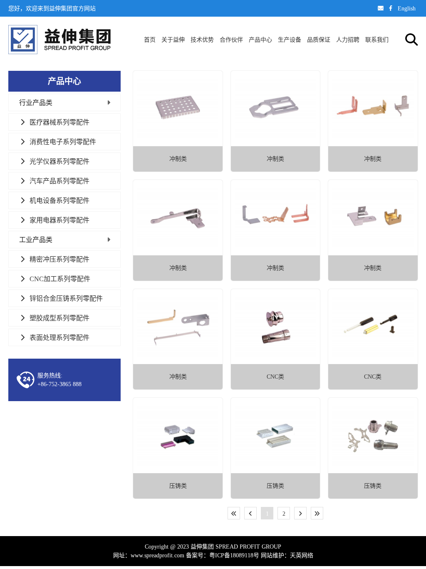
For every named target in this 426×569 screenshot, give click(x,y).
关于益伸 (173, 39)
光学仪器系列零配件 (59, 161)
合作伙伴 (231, 39)
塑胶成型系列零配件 (59, 317)
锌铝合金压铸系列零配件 (66, 298)
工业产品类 (35, 239)
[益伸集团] (59, 39)
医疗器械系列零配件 (59, 122)
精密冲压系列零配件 (59, 259)
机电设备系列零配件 (59, 200)
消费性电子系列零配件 (63, 141)
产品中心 (260, 39)
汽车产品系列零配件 (59, 180)
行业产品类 (35, 102)
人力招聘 (347, 39)
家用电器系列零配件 (59, 220)
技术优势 (202, 39)
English (407, 8)
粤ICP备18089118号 (234, 555)
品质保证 (318, 39)
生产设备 (289, 39)
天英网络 (301, 555)
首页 (150, 39)
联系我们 (377, 39)
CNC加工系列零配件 (60, 278)
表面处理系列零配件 (59, 337)
